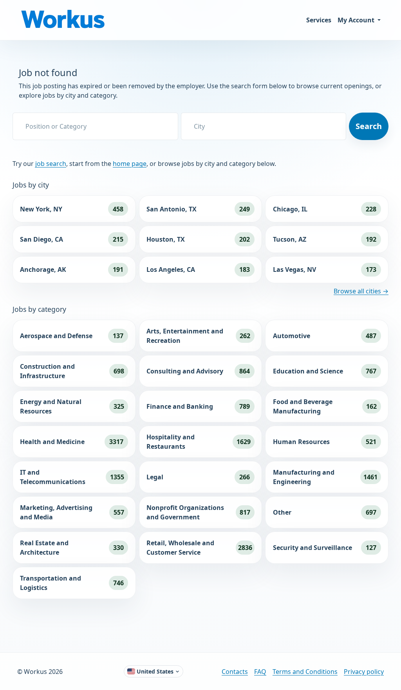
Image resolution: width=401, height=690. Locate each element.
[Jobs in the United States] (64, 20)
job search (50, 163)
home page (129, 163)
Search (369, 126)
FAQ (260, 671)
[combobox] (95, 126)
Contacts (235, 671)
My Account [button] (357, 20)
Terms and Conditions (305, 671)
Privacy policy (364, 671)
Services (318, 20)
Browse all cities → (361, 291)
